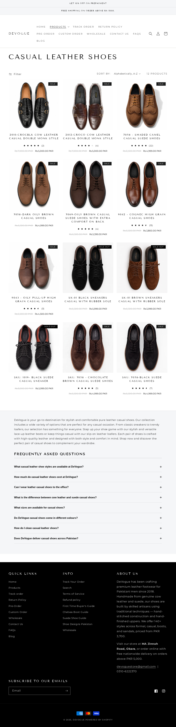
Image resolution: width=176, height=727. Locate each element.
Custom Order (18, 612)
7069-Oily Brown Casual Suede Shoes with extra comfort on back (88, 218)
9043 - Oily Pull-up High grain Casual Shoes (34, 299)
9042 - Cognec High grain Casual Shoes (142, 216)
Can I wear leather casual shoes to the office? (41, 487)
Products (14, 587)
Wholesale (15, 618)
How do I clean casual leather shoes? (36, 528)
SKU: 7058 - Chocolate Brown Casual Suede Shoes (88, 379)
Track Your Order (74, 581)
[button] (59, 26)
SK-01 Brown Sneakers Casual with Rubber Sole (142, 299)
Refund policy (72, 599)
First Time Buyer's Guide (79, 606)
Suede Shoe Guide (74, 618)
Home (12, 581)
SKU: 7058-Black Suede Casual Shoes (142, 379)
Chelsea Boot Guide (75, 612)
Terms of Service (73, 593)
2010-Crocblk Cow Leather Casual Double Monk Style (34, 136)
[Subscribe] (66, 691)
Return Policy (17, 599)
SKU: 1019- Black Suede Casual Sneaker (34, 379)
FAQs (12, 630)
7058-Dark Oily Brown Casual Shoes (34, 216)
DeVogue (79, 720)
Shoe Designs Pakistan (77, 624)
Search (67, 587)
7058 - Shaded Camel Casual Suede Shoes (142, 136)
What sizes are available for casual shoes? (39, 507)
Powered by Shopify (99, 720)
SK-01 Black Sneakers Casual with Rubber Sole (88, 299)
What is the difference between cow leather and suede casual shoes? (55, 497)
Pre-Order (15, 606)
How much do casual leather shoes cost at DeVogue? (46, 476)
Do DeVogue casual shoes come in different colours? (46, 517)
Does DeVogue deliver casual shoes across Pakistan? (46, 538)
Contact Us (16, 624)
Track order (16, 593)
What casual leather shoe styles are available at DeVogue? (49, 466)
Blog (12, 636)
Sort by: (104, 73)
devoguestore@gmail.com (136, 666)
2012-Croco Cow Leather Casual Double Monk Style (88, 136)
